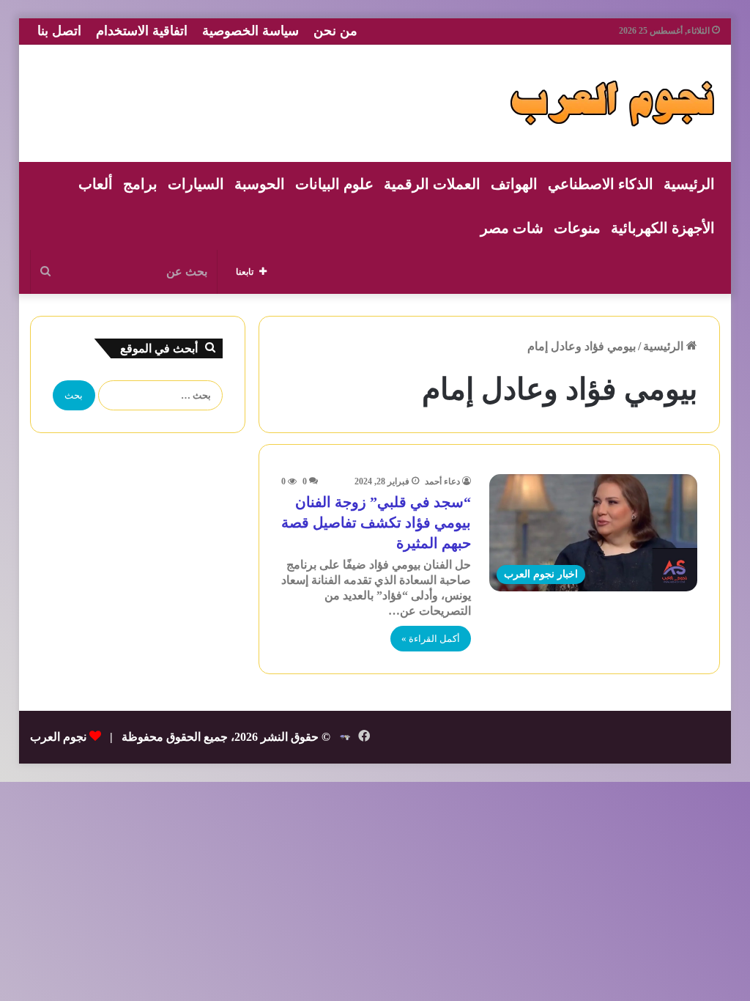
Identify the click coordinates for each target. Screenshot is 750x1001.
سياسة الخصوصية (250, 30)
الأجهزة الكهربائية (663, 228)
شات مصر (511, 228)
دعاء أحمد (442, 481)
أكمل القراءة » (430, 638)
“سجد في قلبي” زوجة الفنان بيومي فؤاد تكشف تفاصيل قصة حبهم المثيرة (376, 522)
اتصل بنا (59, 30)
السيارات (196, 184)
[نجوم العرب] (612, 103)
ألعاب (95, 184)
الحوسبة (259, 184)
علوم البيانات (334, 184)
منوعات (577, 228)
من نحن (335, 30)
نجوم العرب (58, 737)
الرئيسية (689, 184)
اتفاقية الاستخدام (142, 30)
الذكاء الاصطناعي (600, 184)
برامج (140, 184)
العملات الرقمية (432, 184)
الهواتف (514, 184)
